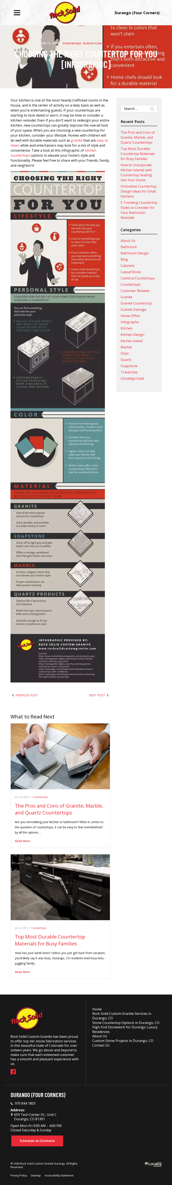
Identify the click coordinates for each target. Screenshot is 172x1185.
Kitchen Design (132, 334)
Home (97, 1009)
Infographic (122, 43)
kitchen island (131, 341)
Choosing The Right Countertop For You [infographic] (86, 59)
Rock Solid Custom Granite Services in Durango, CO (121, 1015)
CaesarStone (131, 272)
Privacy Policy (18, 1175)
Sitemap (36, 1175)
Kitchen (126, 328)
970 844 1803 (25, 1103)
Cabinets (127, 265)
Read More (22, 841)
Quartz (126, 359)
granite (76, 140)
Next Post (97, 695)
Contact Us (100, 1045)
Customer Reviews (135, 290)
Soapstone (129, 366)
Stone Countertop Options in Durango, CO (125, 1022)
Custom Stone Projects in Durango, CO (122, 1040)
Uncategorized (132, 378)
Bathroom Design (135, 253)
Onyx (125, 353)
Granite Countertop (97, 43)
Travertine (129, 372)
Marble (126, 347)
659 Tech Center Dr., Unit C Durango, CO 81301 (35, 1117)
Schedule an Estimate (37, 1140)
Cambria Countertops (138, 278)
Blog (124, 259)
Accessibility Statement (59, 1175)
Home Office (130, 315)
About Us (128, 240)
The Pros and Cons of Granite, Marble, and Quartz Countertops (59, 809)
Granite (126, 297)
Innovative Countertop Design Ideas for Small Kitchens (138, 191)
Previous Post (27, 695)
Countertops (72, 43)
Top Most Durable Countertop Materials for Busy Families (50, 940)
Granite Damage (133, 309)
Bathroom (129, 247)
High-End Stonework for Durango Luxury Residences (125, 1029)
